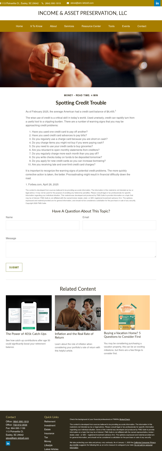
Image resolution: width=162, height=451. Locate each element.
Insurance (49, 433)
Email (86, 217)
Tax (46, 437)
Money (47, 441)
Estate (47, 429)
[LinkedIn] (157, 3)
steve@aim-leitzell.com (82, 2)
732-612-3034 (20, 424)
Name (9, 217)
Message (11, 238)
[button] (19, 26)
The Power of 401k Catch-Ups (26, 334)
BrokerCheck (125, 419)
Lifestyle (48, 445)
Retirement (49, 421)
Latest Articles (51, 449)
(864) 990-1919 (53, 3)
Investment (49, 425)
